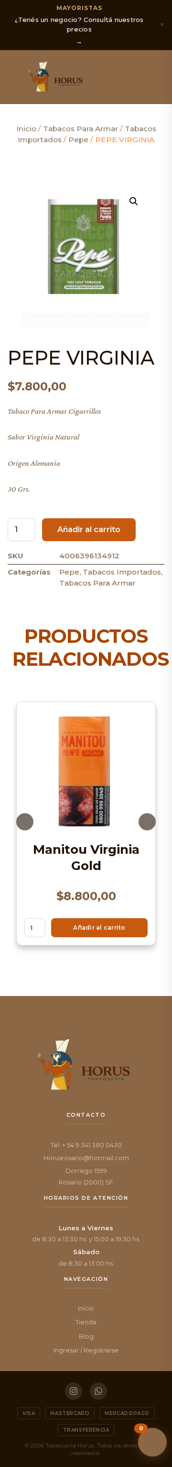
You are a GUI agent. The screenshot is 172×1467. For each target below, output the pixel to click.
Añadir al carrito (88, 529)
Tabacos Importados (122, 571)
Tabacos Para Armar (80, 128)
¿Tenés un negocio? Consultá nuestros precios (79, 24)
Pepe (78, 139)
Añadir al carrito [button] (99, 927)
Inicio (26, 128)
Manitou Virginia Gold (86, 857)
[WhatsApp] (98, 1391)
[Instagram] (73, 1391)
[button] (15, 77)
